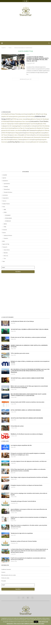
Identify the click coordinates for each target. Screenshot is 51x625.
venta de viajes (6, 123)
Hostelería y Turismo (17, 139)
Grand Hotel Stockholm (42, 126)
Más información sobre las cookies (8, 575)
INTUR (5, 224)
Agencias (4, 177)
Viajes (3, 261)
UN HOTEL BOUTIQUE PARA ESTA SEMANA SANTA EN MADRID (27, 418)
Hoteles (4, 232)
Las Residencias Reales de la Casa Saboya (22, 321)
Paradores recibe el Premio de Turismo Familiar (24, 541)
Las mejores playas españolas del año (21, 445)
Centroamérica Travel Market (39, 121)
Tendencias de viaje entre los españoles (22, 533)
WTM (5, 226)
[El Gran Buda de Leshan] (5, 428)
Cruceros (4, 200)
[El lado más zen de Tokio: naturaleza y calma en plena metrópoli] (5, 339)
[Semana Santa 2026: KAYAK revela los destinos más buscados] (5, 404)
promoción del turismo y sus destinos (12, 130)
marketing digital (13, 142)
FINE (5, 209)
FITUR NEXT (7, 215)
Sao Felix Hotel (6, 139)
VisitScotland (30, 116)
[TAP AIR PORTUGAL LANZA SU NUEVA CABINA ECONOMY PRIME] (5, 380)
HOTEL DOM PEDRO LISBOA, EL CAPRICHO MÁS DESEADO (26, 410)
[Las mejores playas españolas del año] (5, 447)
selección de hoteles (7, 128)
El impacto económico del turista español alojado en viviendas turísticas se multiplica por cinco (28, 454)
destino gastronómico (20, 116)
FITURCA (14, 119)
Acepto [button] (36, 621)
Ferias (27, 54)
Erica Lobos (31, 126)
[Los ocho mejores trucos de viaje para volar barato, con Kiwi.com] (5, 463)
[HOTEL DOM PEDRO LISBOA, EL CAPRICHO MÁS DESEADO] (5, 412)
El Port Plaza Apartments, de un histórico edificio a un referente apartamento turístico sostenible (28, 470)
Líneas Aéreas (7, 249)
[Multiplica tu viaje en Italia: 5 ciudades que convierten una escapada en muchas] (5, 363)
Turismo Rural (7, 189)
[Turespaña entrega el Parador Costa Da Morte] (5, 503)
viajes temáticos (15, 123)
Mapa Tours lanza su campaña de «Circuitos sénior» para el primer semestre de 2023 (29, 526)
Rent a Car (6, 255)
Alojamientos (5, 180)
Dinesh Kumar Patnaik (13, 114)
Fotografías (36, 139)
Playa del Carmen (28, 130)
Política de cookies (5, 578)
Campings (6, 186)
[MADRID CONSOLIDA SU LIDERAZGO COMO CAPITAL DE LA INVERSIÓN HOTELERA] (5, 347)
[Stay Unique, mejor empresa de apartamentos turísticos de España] (5, 479)
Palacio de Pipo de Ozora (21, 128)
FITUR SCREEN (8, 218)
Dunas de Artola (28, 139)
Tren (5, 258)
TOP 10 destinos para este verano (20, 353)
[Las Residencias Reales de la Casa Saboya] (5, 323)
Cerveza (22, 133)
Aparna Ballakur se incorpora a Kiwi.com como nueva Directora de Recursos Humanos (29, 510)
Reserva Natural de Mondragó (40, 119)
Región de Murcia (44, 130)
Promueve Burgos (15, 133)
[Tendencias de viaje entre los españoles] (5, 535)
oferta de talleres (23, 137)
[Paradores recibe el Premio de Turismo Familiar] (5, 543)
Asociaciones (5, 195)
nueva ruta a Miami (16, 135)
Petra (45, 142)
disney (36, 130)
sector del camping (11, 126)
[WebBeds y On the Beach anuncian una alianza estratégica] (5, 436)
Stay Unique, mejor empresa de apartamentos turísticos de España (29, 477)
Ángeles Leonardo (22, 126)
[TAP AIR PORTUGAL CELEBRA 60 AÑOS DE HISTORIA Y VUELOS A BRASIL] (5, 331)
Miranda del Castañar (37, 142)
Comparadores (5, 198)
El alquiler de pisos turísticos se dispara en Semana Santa (26, 485)
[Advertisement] (25, 29)
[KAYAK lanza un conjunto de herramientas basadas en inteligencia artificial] (5, 519)
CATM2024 (5, 121)
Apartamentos (7, 183)
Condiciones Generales (6, 569)
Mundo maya (40, 133)
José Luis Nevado (33, 123)
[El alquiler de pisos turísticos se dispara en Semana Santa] (5, 487)
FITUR (5, 212)
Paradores (6, 238)
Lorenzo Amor (22, 119)
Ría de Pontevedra (28, 135)
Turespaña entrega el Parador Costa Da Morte (23, 501)
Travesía (9, 137)
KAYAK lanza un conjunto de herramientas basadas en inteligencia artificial (29, 518)
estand (28, 114)
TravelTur (3, 47)
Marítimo (6, 252)
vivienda (4, 114)
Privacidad (3, 580)
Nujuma (29, 119)
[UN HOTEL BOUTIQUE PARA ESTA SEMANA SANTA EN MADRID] (5, 420)
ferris (21, 142)
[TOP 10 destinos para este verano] (5, 355)
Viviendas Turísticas (8, 192)
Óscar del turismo (38, 135)
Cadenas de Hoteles (8, 235)
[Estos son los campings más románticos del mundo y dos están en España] (5, 495)
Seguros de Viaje (5, 244)
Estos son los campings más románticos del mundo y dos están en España (29, 494)
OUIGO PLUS (5, 133)
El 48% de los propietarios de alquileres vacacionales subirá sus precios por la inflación (28, 558)
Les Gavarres (27, 142)
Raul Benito (24, 123)
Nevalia (14, 121)
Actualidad (4, 175)
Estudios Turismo (6, 203)
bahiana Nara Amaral (23, 121)
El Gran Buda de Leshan (17, 426)
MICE (3, 241)
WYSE (10, 121)
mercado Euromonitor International (39, 137)
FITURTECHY (8, 221)
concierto (23, 114)
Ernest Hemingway (31, 133)
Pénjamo (15, 137)
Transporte (4, 247)
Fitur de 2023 (34, 114)
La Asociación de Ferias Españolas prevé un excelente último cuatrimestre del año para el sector (37, 59)
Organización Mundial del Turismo (39, 128)
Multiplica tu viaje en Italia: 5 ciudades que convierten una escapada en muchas (30, 362)
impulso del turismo (7, 116)
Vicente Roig (43, 114)
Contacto (3, 572)
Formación (4, 229)
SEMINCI (8, 119)
